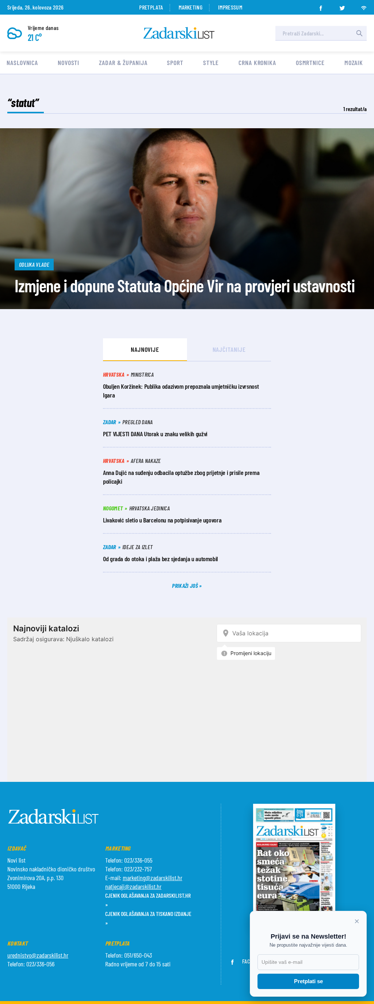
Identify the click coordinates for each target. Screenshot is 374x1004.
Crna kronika (257, 62)
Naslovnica (22, 62)
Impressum (230, 7)
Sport (175, 62)
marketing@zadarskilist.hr (152, 878)
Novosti (68, 62)
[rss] (364, 6)
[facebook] (321, 6)
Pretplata (151, 7)
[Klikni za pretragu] (359, 33)
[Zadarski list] (179, 33)
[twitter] (342, 6)
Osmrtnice (310, 62)
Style (211, 62)
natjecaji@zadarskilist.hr (133, 886)
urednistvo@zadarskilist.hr (37, 955)
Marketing (190, 7)
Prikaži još (185, 585)
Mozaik (353, 62)
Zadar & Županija (123, 62)
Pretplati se (308, 981)
